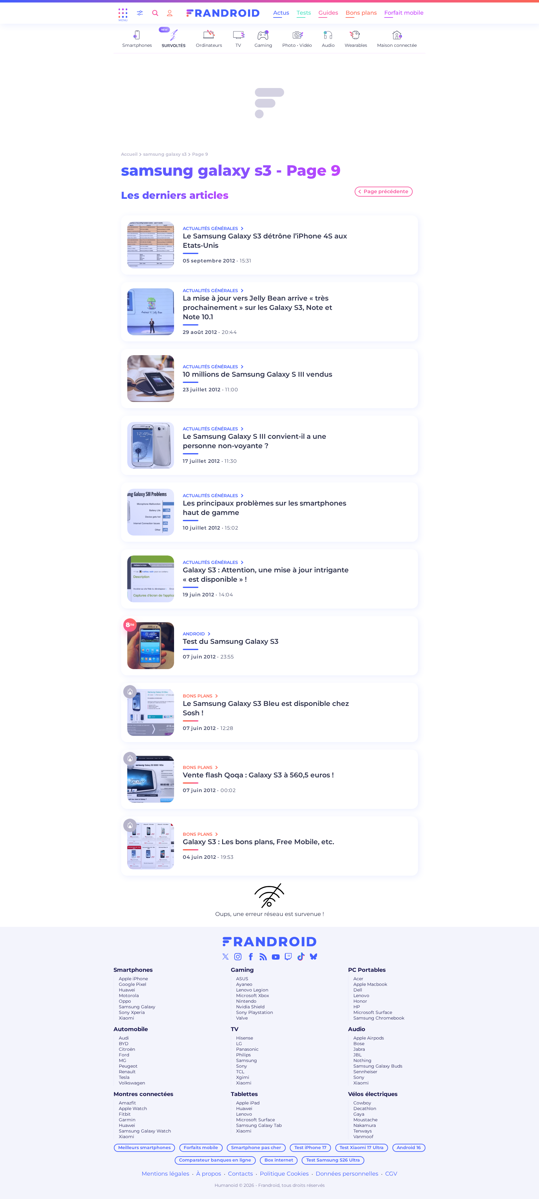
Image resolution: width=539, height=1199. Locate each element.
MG (122, 1060)
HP (356, 1007)
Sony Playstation (254, 1012)
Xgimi (242, 1077)
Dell (357, 990)
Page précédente (386, 191)
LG (239, 1043)
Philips (243, 1055)
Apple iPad (248, 1103)
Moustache (365, 1120)
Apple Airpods (368, 1038)
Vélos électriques (373, 1094)
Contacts (240, 1173)
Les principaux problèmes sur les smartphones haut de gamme (264, 508)
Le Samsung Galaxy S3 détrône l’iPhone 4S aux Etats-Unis (265, 241)
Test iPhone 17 (310, 1147)
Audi (124, 1038)
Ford (124, 1055)
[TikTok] (301, 957)
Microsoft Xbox (252, 995)
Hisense (244, 1038)
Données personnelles (347, 1173)
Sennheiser (365, 1071)
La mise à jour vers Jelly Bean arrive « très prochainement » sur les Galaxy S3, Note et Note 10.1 (257, 307)
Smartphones (133, 970)
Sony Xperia (132, 1012)
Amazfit (127, 1103)
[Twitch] (288, 957)
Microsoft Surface (372, 1012)
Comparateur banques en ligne (215, 1160)
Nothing (362, 1060)
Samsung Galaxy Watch (145, 1131)
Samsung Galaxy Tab (259, 1125)
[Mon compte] (170, 13)
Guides (328, 12)
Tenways (362, 1131)
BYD (124, 1043)
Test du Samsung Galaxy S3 (231, 641)
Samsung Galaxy (137, 1007)
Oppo (125, 1001)
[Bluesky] (313, 957)
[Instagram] (238, 957)
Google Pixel (132, 984)
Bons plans (361, 12)
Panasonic (247, 1049)
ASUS (242, 978)
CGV (391, 1173)
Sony (241, 1066)
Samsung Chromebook (378, 1018)
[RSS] (263, 957)
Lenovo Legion (252, 990)
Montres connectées (143, 1094)
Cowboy (362, 1103)
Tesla (124, 1077)
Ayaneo (244, 984)
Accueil (129, 154)
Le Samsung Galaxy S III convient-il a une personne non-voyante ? (254, 441)
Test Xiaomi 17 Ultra (362, 1147)
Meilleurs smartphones (144, 1147)
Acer (358, 978)
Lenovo (361, 995)
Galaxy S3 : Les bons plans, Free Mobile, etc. (258, 842)
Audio (356, 1029)
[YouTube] (276, 957)
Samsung (246, 1060)
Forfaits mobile (201, 1147)
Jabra (359, 1049)
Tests (304, 12)
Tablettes (244, 1094)
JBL (357, 1055)
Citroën (127, 1049)
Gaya (358, 1114)
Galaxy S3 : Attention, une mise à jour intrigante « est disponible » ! (266, 575)
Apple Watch (133, 1108)
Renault (127, 1071)
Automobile (131, 1029)
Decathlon (364, 1108)
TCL (240, 1071)
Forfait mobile (404, 12)
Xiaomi (126, 1018)
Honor (360, 1001)
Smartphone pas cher (256, 1147)
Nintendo (246, 1001)
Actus (281, 12)
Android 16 (409, 1147)
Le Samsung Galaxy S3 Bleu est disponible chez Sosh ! (266, 708)
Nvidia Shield (250, 1007)
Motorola (129, 995)
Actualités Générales (211, 228)
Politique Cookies (284, 1173)
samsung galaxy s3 (165, 154)
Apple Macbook (370, 984)
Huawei (127, 990)
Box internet (279, 1160)
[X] (226, 957)
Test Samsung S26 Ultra (333, 1160)
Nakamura (364, 1125)
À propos (208, 1173)
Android (194, 634)
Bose (358, 1043)
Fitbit (125, 1114)
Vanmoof (363, 1136)
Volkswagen (132, 1083)
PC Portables (367, 970)
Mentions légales (165, 1173)
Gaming (242, 970)
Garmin (127, 1120)
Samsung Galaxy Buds (377, 1066)
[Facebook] (251, 957)
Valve (242, 1018)
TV (234, 1029)
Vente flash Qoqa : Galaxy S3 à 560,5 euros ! (258, 775)
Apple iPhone (133, 978)
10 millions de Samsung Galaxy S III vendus (257, 374)
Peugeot (128, 1066)
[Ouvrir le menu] (123, 13)
